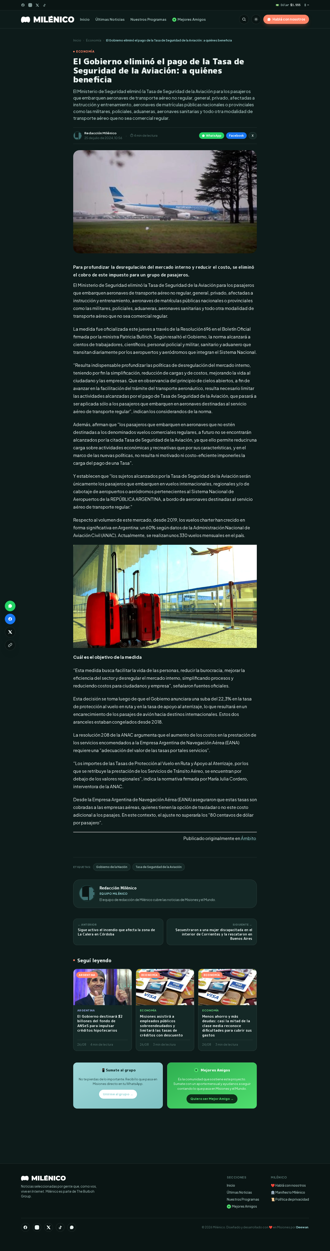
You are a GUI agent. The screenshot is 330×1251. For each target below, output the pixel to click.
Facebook (236, 135)
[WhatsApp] (71, 1227)
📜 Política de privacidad (290, 1199)
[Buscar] (244, 19)
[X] (48, 1227)
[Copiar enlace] (10, 645)
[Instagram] (30, 5)
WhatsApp (213, 135)
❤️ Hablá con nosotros (288, 1185)
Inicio (85, 19)
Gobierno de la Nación (111, 867)
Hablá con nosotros (289, 19)
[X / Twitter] (37, 5)
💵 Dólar (288, 5)
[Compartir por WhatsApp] (10, 606)
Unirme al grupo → (118, 1094)
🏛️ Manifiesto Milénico (288, 1192)
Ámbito (248, 838)
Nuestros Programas (148, 19)
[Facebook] (23, 5)
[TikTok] (44, 5)
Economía (93, 40)
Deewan (302, 1227)
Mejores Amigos (189, 19)
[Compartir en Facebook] (10, 619)
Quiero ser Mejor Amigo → (212, 1099)
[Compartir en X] (10, 632)
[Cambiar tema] (256, 19)
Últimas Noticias (110, 19)
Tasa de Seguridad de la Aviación (159, 867)
